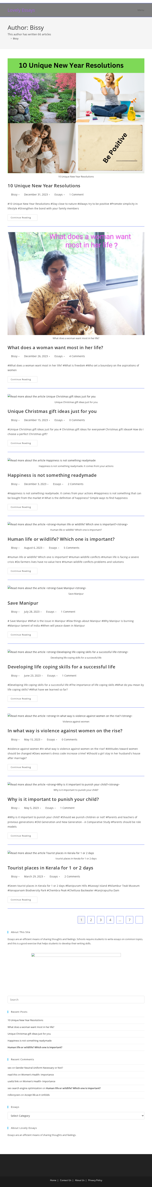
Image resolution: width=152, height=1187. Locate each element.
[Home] (8, 38)
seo (9, 1067)
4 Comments (77, 356)
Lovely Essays (21, 10)
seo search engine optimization (25, 1088)
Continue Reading (24, 216)
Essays (58, 194)
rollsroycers (14, 1095)
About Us (80, 1180)
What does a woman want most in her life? (55, 347)
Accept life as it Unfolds (37, 1095)
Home (53, 1180)
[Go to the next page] (139, 920)
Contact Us (65, 1180)
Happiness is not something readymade (52, 475)
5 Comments (71, 547)
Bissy (16, 38)
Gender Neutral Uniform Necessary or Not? (39, 1067)
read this (12, 1074)
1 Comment (76, 194)
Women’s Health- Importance (37, 1074)
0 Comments (77, 420)
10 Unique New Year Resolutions (44, 185)
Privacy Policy (95, 1180)
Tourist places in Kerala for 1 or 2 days (50, 868)
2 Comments (75, 484)
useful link (13, 1081)
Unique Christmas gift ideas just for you (52, 411)
